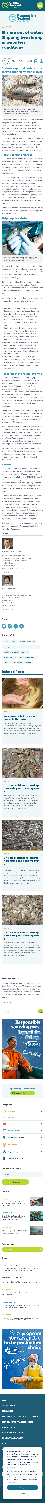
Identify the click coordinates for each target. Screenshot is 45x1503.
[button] (35, 61)
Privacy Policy (11, 1467)
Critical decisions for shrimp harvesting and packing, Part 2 (21, 860)
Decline (22, 1493)
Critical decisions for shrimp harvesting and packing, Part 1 (21, 788)
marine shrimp (10, 657)
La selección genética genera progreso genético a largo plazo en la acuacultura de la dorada (21, 1319)
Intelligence (6, 1199)
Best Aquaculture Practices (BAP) (20, 1416)
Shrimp (7, 662)
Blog (4, 1443)
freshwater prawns (27, 641)
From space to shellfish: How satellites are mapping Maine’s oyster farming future (14, 1203)
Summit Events (9, 1427)
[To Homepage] (11, 5)
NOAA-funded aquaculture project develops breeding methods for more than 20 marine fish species (20, 1269)
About (5, 1400)
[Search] (40, 1011)
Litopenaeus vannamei (29, 647)
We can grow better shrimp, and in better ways (21, 718)
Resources (7, 1411)
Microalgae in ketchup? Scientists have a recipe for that (21, 1282)
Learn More (6, 1002)
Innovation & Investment (11, 1265)
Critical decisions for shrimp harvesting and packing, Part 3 (21, 935)
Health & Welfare (8, 1213)
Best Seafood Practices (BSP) (17, 1422)
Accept (22, 1488)
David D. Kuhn (9, 641)
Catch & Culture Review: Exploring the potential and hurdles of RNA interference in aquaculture (14, 1217)
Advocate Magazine (12, 1433)
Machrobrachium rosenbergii (16, 652)
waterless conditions (22, 662)
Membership (8, 1406)
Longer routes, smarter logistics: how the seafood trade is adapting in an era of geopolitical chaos (15, 1231)
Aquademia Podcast (12, 1438)
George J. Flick (10, 647)
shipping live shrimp (28, 657)
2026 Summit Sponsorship (22, 1093)
